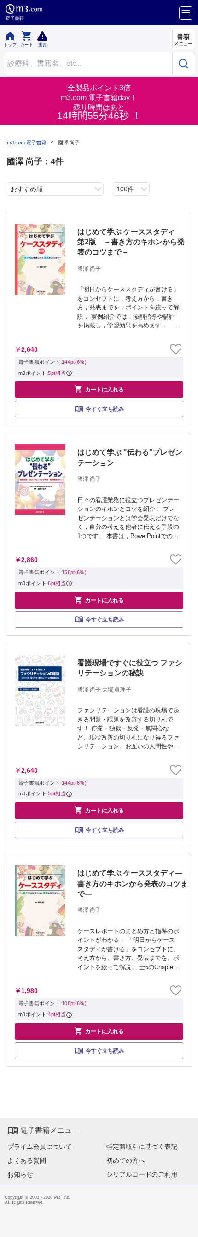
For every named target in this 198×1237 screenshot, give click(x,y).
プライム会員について (39, 1146)
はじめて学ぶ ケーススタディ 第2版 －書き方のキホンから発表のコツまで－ (131, 242)
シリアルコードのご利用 (141, 1174)
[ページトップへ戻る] (184, 1223)
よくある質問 (26, 1160)
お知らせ (20, 1174)
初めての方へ (125, 1160)
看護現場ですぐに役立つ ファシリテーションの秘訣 (129, 668)
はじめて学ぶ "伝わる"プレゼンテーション (129, 457)
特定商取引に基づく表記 (141, 1146)
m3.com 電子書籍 (27, 142)
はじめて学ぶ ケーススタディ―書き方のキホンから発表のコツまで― (132, 883)
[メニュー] (185, 13)
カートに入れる (99, 389)
